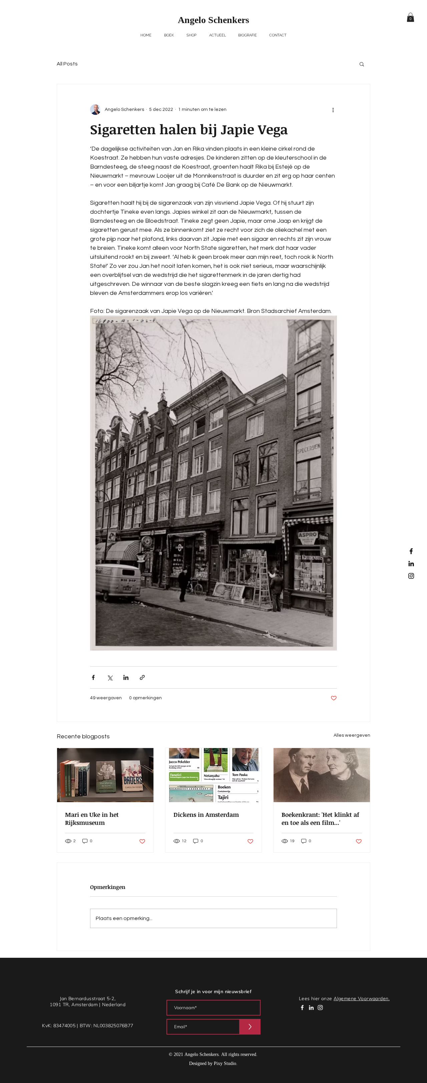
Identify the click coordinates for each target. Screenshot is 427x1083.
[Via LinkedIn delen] (126, 677)
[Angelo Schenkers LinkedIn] (411, 563)
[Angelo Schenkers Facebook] (411, 551)
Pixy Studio (225, 1063)
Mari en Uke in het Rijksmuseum (92, 818)
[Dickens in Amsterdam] (213, 775)
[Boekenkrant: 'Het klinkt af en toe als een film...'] (322, 775)
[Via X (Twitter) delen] (109, 677)
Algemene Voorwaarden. (362, 999)
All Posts (67, 63)
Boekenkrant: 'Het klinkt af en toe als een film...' (320, 818)
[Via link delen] (142, 677)
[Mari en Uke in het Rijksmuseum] (105, 775)
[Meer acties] (333, 110)
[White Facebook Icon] (302, 1007)
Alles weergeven (352, 735)
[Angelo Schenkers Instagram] (411, 576)
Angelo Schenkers (213, 21)
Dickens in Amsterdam (206, 814)
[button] (410, 17)
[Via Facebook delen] (93, 677)
